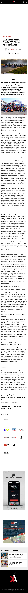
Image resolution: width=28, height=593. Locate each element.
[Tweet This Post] (12, 53)
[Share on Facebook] (9, 53)
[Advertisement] (14, 20)
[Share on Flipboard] (15, 53)
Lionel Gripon (12, 49)
